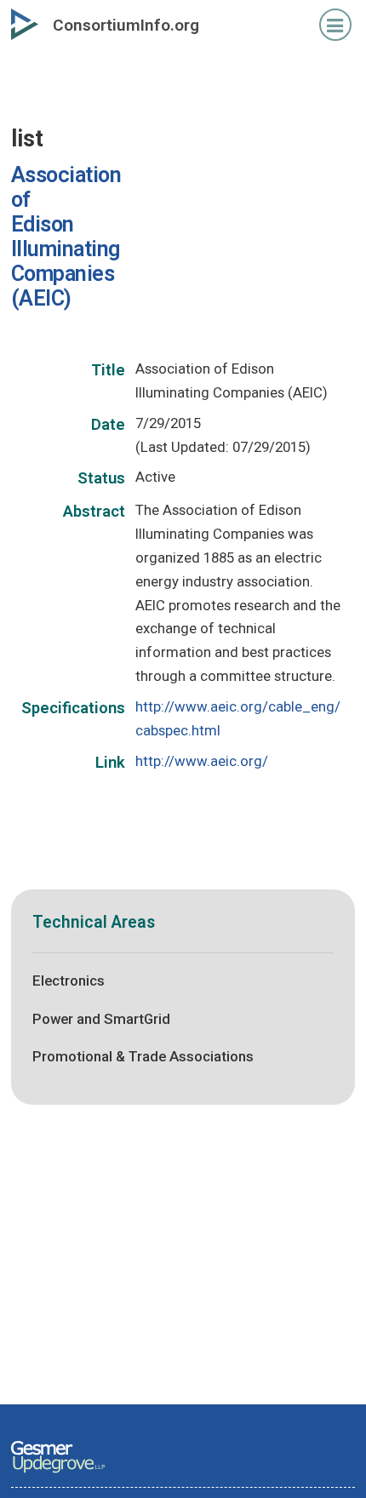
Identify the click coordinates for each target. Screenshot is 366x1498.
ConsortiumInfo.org (126, 25)
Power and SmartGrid (101, 1018)
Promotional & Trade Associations (143, 1056)
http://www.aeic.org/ (201, 760)
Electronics (68, 980)
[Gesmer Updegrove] (58, 1474)
